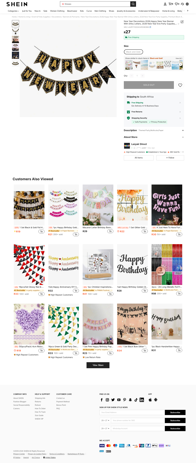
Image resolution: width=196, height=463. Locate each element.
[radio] (133, 51)
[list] (122, 400)
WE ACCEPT (104, 441)
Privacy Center (19, 454)
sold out (149, 85)
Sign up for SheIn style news (113, 407)
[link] (170, 4)
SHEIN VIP (39, 419)
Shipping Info (40, 398)
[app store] (150, 401)
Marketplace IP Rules (76, 454)
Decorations (56, 17)
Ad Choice (36, 458)
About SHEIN (18, 398)
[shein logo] (16, 4)
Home (14, 17)
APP (150, 394)
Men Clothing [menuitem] (100, 11)
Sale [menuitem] (45, 11)
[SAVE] (180, 85)
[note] (61, 294)
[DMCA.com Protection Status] (108, 451)
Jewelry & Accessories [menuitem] (126, 11)
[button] (182, 4)
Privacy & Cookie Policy (37, 454)
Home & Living (24, 17)
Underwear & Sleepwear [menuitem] (148, 11)
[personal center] (165, 4)
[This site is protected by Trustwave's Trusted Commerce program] (101, 451)
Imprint (26, 458)
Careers (16, 409)
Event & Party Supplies (41, 17)
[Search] (133, 4)
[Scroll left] (184, 11)
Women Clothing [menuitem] (57, 11)
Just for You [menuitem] (27, 11)
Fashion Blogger (19, 402)
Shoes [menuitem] (111, 11)
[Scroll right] (188, 11)
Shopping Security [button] (139, 118)
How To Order (40, 409)
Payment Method (63, 402)
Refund (38, 405)
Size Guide (39, 415)
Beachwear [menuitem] (72, 11)
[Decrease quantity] (131, 75)
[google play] (156, 401)
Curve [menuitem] (89, 11)
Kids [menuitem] (82, 11)
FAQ (58, 409)
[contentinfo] (142, 445)
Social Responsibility (21, 405)
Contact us (60, 398)
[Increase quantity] (142, 75)
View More (98, 365)
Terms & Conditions (57, 454)
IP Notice (16, 458)
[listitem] (128, 65)
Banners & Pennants (71, 17)
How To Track (40, 412)
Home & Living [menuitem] (168, 11)
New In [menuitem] (38, 11)
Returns (38, 402)
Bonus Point (61, 405)
